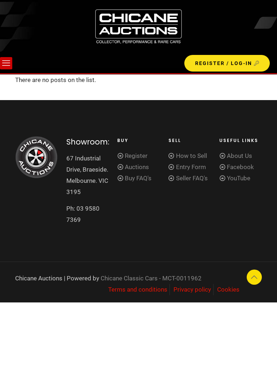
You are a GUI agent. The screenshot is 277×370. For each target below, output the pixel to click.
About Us (239, 155)
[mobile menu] (6, 63)
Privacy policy (192, 289)
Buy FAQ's (138, 178)
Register (136, 155)
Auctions (137, 167)
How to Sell (191, 155)
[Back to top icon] (254, 277)
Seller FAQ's (192, 178)
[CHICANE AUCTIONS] (138, 26)
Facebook (240, 167)
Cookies (228, 289)
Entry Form (191, 167)
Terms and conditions (137, 289)
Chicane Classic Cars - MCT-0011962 (151, 278)
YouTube (238, 178)
